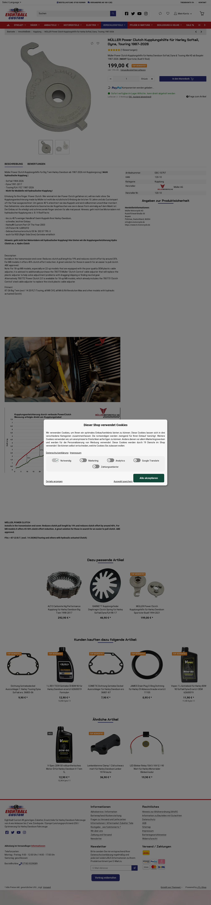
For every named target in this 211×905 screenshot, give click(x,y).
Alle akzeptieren (149, 478)
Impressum (75, 453)
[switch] (55, 460)
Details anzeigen (54, 481)
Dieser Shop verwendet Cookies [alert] (105, 425)
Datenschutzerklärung (57, 453)
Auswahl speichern (123, 481)
